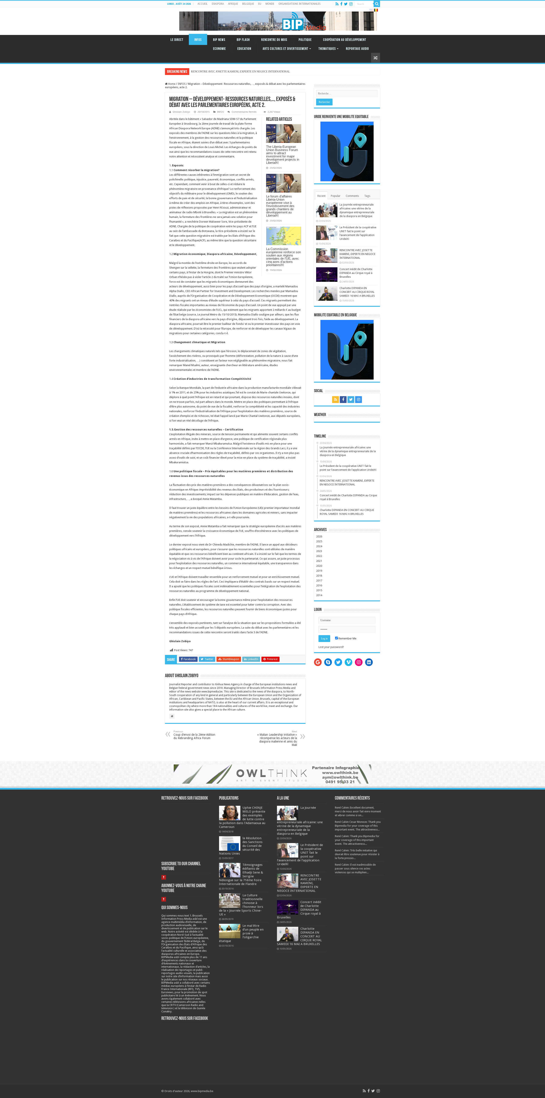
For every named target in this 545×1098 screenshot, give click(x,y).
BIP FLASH (243, 40)
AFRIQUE (233, 3)
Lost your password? (331, 647)
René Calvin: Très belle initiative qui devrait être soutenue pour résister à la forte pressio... (357, 854)
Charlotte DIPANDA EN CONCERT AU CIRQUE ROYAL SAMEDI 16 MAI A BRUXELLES (357, 291)
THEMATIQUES (327, 49)
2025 (319, 541)
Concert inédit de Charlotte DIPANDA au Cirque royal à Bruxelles (356, 273)
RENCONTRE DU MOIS (274, 40)
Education (244, 49)
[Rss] (337, 4)
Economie (219, 49)
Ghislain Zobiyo (181, 112)
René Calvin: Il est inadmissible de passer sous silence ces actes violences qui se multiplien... (355, 868)
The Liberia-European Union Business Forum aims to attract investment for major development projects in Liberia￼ (282, 154)
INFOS (198, 40)
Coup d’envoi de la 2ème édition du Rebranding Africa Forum (194, 735)
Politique (305, 40)
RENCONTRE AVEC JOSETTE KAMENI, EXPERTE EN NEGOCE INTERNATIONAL (357, 254)
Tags (367, 195)
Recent (321, 195)
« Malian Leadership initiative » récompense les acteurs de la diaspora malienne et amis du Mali (277, 738)
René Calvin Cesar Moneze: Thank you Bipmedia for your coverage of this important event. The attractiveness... (358, 825)
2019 (319, 570)
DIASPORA (218, 3)
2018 (319, 575)
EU (259, 3)
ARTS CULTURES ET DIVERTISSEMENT (285, 49)
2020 (319, 565)
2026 (319, 536)
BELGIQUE (248, 3)
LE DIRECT (177, 40)
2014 (319, 595)
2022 (319, 556)
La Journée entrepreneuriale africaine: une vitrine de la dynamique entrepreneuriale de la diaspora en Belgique (300, 821)
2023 (319, 551)
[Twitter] (346, 4)
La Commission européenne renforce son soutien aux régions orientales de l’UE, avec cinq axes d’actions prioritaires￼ (283, 257)
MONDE (269, 3)
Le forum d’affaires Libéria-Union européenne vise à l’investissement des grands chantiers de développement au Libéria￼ (280, 205)
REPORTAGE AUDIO (357, 49)
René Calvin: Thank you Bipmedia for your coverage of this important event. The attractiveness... (357, 840)
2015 (319, 590)
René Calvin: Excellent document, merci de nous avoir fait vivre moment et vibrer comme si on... (358, 811)
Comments (352, 195)
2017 (319, 580)
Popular (335, 195)
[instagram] (351, 4)
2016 (319, 585)
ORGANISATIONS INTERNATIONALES (299, 3)
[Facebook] (341, 4)
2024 (319, 546)
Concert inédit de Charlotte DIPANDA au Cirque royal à (223, 71)
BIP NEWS (219, 40)
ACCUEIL (203, 3)
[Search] (377, 4)
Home (171, 83)
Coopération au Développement (344, 40)
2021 (319, 561)
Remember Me (347, 638)
